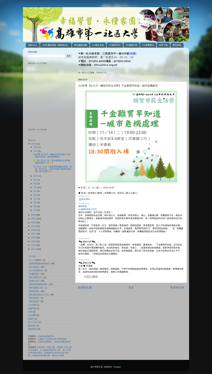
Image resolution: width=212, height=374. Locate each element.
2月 (35, 206)
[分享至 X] (91, 276)
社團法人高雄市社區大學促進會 (52, 339)
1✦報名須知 (98, 45)
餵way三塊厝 (58, 355)
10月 (35, 176)
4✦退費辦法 (148, 45)
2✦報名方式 (115, 45)
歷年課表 (177, 45)
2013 (33, 249)
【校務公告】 (34, 281)
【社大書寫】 (34, 267)
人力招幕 (32, 305)
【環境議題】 (34, 301)
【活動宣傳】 (34, 274)
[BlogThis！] (88, 276)
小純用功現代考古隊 (41, 355)
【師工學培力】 (35, 277)
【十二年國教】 (35, 260)
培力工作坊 (33, 322)
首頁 (131, 287)
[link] (82, 206)
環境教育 (32, 329)
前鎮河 (31, 319)
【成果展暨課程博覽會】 (39, 264)
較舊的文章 (177, 287)
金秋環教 (32, 315)
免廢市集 (32, 308)
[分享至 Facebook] (93, 276)
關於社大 (33, 45)
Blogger (117, 367)
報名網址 (85, 198)
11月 (35, 151)
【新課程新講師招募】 (38, 284)
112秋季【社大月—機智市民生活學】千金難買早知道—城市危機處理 (51, 155)
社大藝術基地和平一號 (50, 350)
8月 (35, 184)
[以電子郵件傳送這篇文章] (85, 276)
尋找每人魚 (101, 73)
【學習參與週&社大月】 (38, 295)
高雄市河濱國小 (45, 342)
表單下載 (163, 45)
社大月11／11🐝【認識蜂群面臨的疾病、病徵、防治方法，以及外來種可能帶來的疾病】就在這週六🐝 (52, 169)
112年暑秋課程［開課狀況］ (55, 45)
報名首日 (32, 326)
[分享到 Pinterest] (96, 276)
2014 (33, 245)
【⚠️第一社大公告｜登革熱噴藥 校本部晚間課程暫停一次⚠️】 (51, 161)
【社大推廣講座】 (36, 270)
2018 (33, 230)
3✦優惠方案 (131, 45)
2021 (33, 219)
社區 (30, 312)
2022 (33, 215)
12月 (35, 147)
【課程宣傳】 (34, 291)
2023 (33, 144)
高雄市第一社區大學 (46, 347)
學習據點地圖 (80, 45)
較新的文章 (85, 287)
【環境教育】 (34, 298)
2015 (33, 241)
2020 (33, 222)
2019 (33, 226)
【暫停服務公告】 (36, 288)
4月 (35, 199)
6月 (35, 191)
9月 (35, 180)
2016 (33, 238)
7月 (35, 187)
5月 (35, 195)
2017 (33, 234)
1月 (35, 210)
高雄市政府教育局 (46, 336)
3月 (35, 202)
